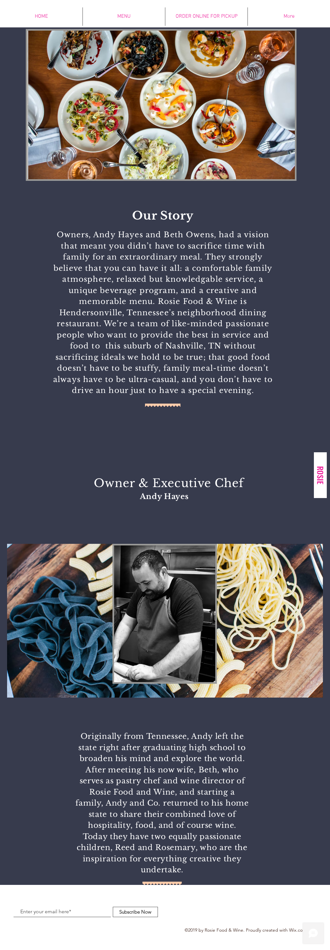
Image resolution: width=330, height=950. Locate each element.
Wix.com (297, 930)
